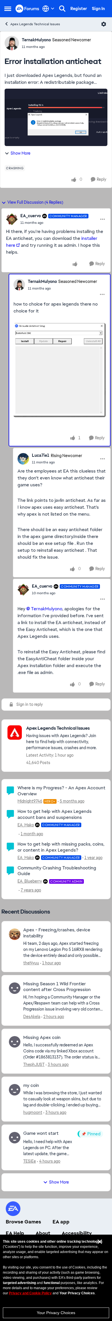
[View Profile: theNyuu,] (14, 934)
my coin (31, 1085)
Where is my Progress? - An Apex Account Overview (61, 791)
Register (78, 8)
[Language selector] (48, 8)
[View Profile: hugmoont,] (14, 1089)
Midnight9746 (30, 801)
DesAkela (31, 1016)
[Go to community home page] (27, 8)
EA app (61, 1222)
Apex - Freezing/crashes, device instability (56, 933)
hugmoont (32, 1112)
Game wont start (41, 1133)
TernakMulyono (36, 39)
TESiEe (29, 1161)
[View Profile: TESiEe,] (14, 1137)
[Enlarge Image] (59, 370)
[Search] (62, 8)
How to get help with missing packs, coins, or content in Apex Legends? (61, 847)
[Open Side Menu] (7, 8)
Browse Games (23, 1222)
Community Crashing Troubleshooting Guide (57, 871)
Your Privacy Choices (56, 1312)
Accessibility (77, 1233)
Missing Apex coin (42, 1037)
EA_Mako (26, 824)
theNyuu (31, 963)
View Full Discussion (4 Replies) (35, 202)
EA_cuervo (30, 215)
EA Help (15, 1233)
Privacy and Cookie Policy (30, 1293)
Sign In (98, 8)
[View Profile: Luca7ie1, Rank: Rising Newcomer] (23, 459)
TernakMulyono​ (46, 609)
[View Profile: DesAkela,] (14, 988)
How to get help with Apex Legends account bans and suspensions (55, 814)
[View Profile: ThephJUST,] (14, 1042)
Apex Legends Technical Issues (35, 24)
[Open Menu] (104, 24)
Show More (20, 153)
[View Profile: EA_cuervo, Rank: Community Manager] (12, 219)
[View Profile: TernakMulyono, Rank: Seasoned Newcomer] (12, 43)
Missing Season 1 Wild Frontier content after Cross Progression (57, 987)
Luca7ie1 (40, 455)
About (43, 1233)
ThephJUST (34, 1064)
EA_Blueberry (30, 881)
